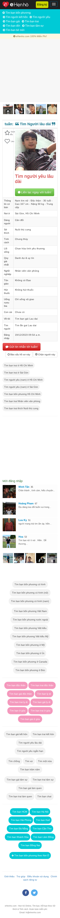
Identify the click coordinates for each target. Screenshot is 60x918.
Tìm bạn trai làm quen (20, 796)
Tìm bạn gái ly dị (41, 702)
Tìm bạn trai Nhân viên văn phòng (22, 401)
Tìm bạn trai (31, 21)
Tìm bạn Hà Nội (39, 811)
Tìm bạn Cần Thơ (42, 828)
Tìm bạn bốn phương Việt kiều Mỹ (30, 636)
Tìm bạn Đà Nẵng (18, 828)
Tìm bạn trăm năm (30, 769)
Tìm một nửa (44, 761)
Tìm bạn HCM (19, 811)
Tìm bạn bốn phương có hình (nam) (30, 601)
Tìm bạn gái (12, 21)
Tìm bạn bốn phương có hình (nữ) (30, 592)
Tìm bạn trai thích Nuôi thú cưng (21, 408)
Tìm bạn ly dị (44, 693)
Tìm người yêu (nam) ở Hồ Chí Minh (23, 379)
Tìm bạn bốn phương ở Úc (30, 653)
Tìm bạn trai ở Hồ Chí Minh (18, 365)
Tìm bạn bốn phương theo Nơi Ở (31, 855)
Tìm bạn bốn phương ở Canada (30, 661)
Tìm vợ (28, 761)
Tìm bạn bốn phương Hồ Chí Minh (22, 394)
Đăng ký (42, 4)
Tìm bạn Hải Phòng (20, 820)
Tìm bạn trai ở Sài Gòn (16, 372)
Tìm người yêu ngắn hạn (30, 751)
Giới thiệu (8, 876)
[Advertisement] (30, 70)
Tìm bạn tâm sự (34, 25)
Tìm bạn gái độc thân (20, 693)
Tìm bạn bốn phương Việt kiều (30, 628)
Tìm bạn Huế (42, 820)
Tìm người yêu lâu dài (30, 742)
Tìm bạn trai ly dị (18, 702)
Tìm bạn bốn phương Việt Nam (30, 611)
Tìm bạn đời (12, 25)
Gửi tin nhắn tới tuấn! (23, 346)
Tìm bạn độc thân (16, 685)
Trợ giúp (20, 876)
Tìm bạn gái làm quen (30, 788)
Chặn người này (46, 354)
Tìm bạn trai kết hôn (43, 734)
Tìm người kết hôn (16, 17)
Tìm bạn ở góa (17, 710)
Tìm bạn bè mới (14, 30)
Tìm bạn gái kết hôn (17, 734)
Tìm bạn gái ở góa (30, 719)
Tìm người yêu (41, 17)
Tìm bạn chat (44, 796)
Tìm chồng (14, 761)
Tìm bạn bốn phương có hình (30, 584)
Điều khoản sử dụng (37, 876)
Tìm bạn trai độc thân (42, 685)
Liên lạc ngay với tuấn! (35, 192)
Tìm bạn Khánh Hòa (17, 837)
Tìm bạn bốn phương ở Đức (30, 670)
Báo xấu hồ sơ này (20, 354)
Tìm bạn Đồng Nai (30, 845)
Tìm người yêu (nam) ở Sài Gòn (21, 387)
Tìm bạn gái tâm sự (17, 779)
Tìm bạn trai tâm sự (43, 779)
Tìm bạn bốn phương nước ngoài (30, 619)
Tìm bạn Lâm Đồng (43, 837)
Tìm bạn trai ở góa (40, 710)
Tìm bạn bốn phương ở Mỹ (30, 645)
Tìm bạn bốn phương (18, 12)
